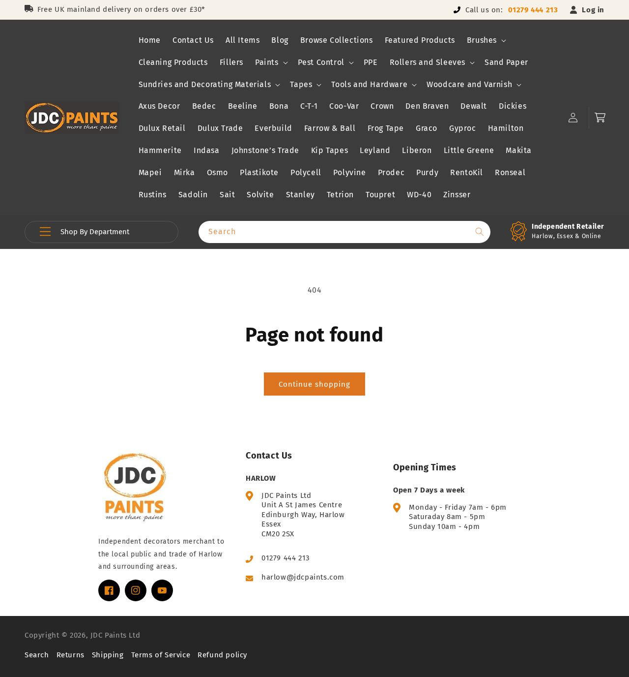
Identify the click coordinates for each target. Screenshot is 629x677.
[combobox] (344, 232)
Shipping (108, 654)
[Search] (479, 232)
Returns (71, 654)
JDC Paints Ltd (115, 635)
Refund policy (222, 654)
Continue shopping (314, 384)
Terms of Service (161, 654)
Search (37, 654)
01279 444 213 (533, 9)
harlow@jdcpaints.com (302, 577)
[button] (485, 41)
